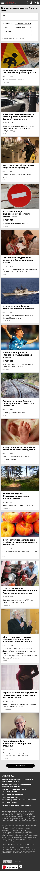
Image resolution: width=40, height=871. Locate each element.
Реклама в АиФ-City (10, 797)
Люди (5, 660)
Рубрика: (5, 27)
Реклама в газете (18, 789)
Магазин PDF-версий (10, 782)
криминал (7, 709)
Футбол (6, 369)
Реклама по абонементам (12, 794)
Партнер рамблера (18, 861)
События (6, 82)
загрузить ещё (20, 765)
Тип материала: (7, 23)
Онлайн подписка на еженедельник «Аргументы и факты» (17, 785)
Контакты (6, 789)
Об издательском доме (11, 779)
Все (4, 16)
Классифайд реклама (11, 800)
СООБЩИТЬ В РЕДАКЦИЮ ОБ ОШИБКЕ (16, 805)
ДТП (4, 133)
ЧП (4, 180)
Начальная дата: (7, 31)
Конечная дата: (7, 35)
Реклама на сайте (9, 792)
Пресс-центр (28, 779)
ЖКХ (4, 274)
